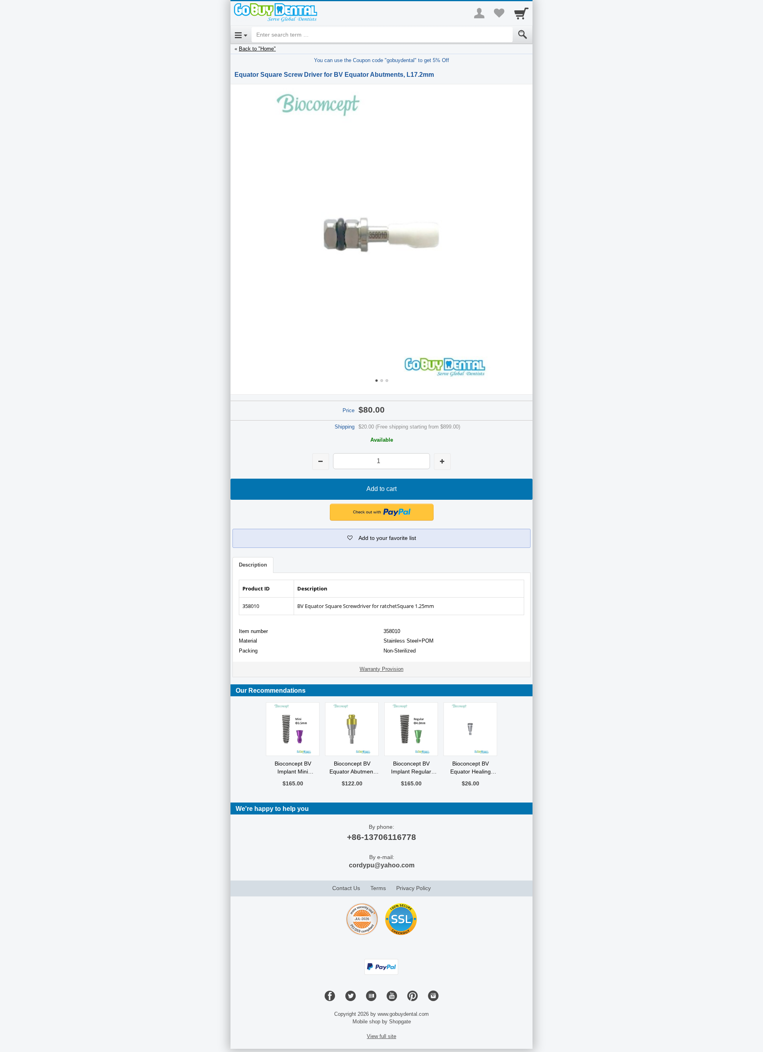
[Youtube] (392, 996)
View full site (381, 1036)
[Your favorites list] (499, 13)
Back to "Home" (257, 49)
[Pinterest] (412, 996)
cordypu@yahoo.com (381, 865)
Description (253, 565)
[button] (382, 512)
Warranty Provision (381, 669)
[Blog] (371, 996)
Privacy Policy (413, 888)
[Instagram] (433, 996)
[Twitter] (350, 996)
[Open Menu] (241, 34)
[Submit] (523, 34)
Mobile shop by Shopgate (381, 1022)
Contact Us (346, 888)
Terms (378, 888)
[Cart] (521, 13)
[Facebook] (330, 996)
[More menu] (479, 13)
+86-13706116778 (381, 837)
